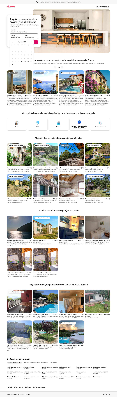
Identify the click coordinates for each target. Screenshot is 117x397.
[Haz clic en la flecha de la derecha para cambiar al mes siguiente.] (31, 41)
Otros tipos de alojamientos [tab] (14, 362)
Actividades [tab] (54, 362)
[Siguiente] (62, 67)
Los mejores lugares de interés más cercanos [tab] (36, 362)
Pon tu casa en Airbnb (102, 7)
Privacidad (21, 394)
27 (21, 61)
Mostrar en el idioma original (73, 2)
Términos (27, 394)
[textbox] (17, 37)
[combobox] (24, 32)
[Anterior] (55, 67)
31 (12, 64)
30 (31, 61)
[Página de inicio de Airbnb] (11, 6)
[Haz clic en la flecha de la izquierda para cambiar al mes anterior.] (12, 41)
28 (25, 61)
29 (28, 61)
